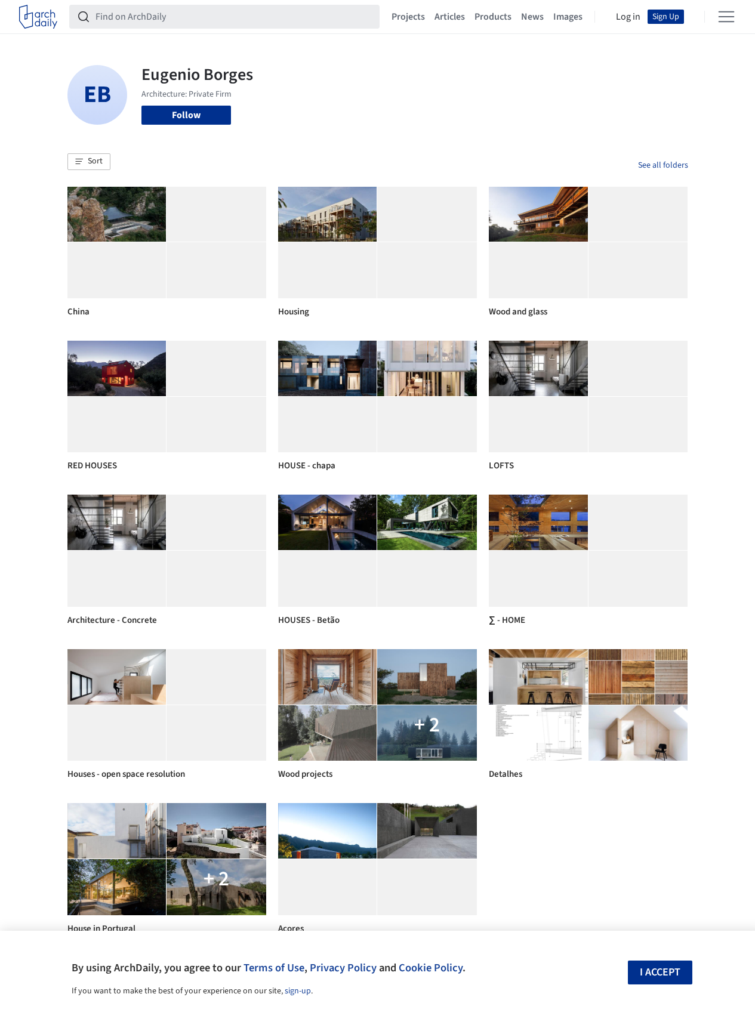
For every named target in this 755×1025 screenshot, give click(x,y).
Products (492, 16)
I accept (660, 972)
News (532, 16)
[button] (88, 161)
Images (568, 16)
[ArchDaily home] (38, 17)
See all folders (663, 165)
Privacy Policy (343, 967)
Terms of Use (274, 967)
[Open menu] (726, 16)
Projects (408, 16)
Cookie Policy (431, 967)
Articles (449, 16)
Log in (628, 16)
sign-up (298, 991)
